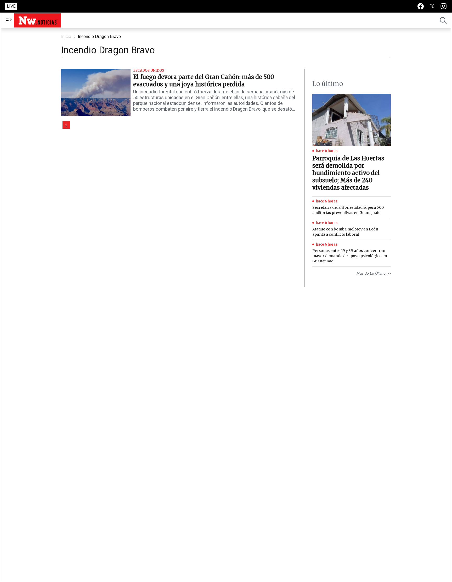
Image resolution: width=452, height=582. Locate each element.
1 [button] (66, 125)
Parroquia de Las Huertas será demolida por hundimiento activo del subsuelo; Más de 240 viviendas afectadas (348, 173)
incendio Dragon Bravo (99, 36)
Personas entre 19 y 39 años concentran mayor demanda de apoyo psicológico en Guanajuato (349, 255)
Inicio (66, 36)
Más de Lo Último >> (374, 273)
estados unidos (148, 70)
